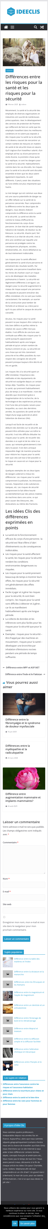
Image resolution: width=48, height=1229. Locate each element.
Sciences (10, 71)
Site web (7, 904)
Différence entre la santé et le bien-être (21, 1097)
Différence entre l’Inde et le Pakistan (23, 674)
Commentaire (10, 842)
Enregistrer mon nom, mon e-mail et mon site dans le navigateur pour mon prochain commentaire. (24, 926)
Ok (14, 1223)
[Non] (44, 1216)
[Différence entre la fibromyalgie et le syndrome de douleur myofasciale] (24, 694)
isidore (23, 104)
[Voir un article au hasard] (42, 27)
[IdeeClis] (6, 27)
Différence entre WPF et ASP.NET (22, 667)
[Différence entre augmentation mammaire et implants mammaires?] (24, 769)
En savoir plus (28, 1223)
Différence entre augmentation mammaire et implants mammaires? (23, 797)
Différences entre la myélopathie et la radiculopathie (17, 749)
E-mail (7, 891)
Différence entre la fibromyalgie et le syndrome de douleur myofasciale (22, 723)
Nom (6, 878)
